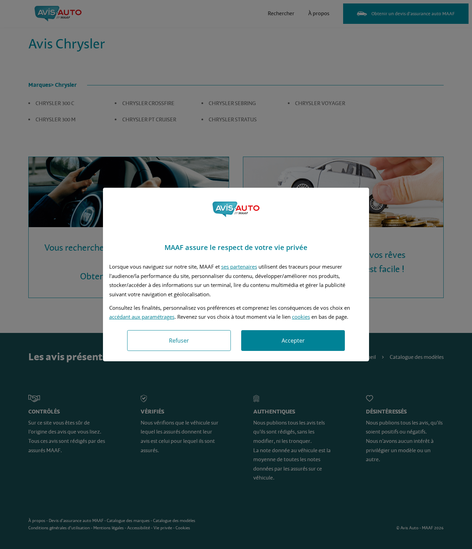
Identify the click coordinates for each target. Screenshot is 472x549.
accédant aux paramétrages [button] (141, 316)
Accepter (293, 340)
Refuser (179, 340)
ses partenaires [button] (239, 266)
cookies (301, 316)
